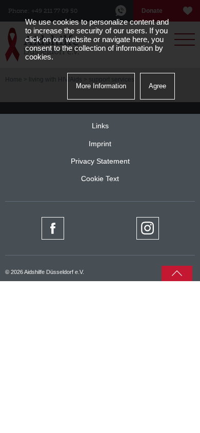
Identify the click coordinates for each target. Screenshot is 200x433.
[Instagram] (147, 228)
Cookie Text (100, 178)
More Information (101, 86)
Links (100, 126)
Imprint (100, 144)
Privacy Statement (100, 161)
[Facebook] (53, 228)
